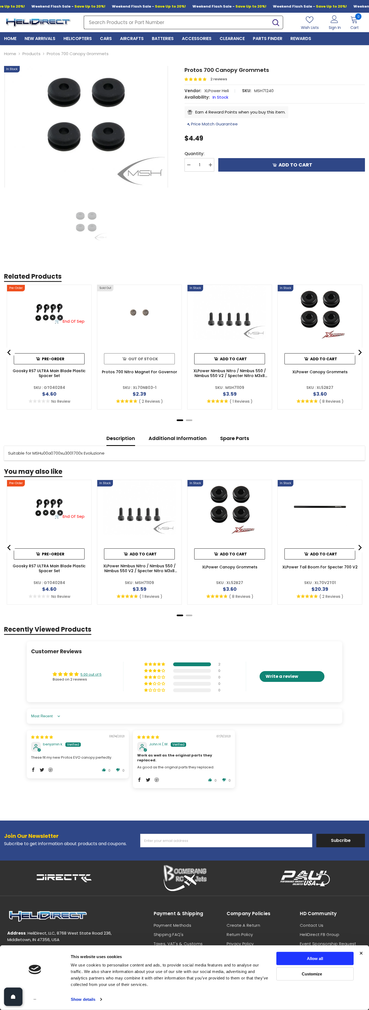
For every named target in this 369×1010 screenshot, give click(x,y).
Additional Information (178, 438)
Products (31, 53)
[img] (42, 737)
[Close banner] (361, 953)
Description (120, 438)
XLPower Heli (216, 91)
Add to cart (294, 164)
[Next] (359, 352)
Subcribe (341, 840)
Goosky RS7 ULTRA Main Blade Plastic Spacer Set (49, 373)
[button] (197, 79)
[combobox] (176, 22)
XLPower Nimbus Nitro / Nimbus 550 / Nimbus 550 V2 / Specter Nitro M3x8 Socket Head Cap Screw (229, 373)
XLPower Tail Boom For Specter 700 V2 (320, 567)
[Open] (13, 997)
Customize (312, 973)
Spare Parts (234, 438)
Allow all (315, 958)
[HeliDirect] (64, 878)
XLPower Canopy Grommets (320, 371)
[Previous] (9, 352)
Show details (83, 999)
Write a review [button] (282, 676)
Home (10, 53)
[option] (86, 127)
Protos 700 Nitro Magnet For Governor (139, 371)
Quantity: (194, 153)
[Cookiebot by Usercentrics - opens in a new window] (35, 999)
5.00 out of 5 (91, 674)
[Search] (183, 22)
